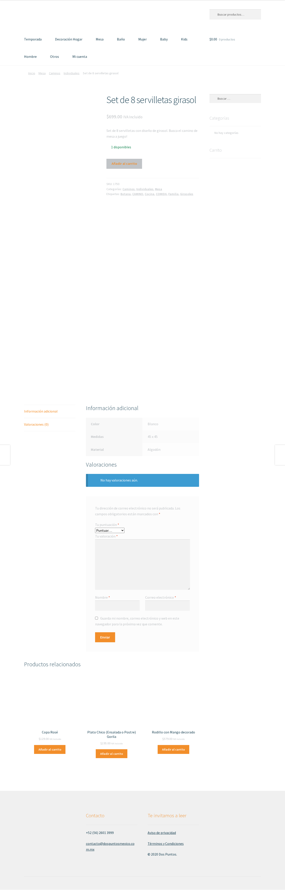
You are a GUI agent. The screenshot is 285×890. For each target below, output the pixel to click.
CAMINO (137, 194)
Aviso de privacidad (162, 832)
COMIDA (161, 194)
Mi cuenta (79, 56)
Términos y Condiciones (166, 843)
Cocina (149, 194)
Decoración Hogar (68, 39)
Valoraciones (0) (36, 424)
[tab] (49, 411)
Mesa (100, 39)
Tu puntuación (107, 524)
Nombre (102, 597)
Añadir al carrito (124, 163)
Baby (164, 39)
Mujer (142, 39)
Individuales (71, 73)
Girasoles (186, 194)
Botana (125, 194)
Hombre (30, 56)
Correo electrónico (160, 597)
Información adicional (41, 411)
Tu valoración (106, 536)
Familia (173, 194)
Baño (121, 39)
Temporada (33, 39)
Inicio (31, 73)
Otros (54, 56)
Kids (184, 39)
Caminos (54, 73)
